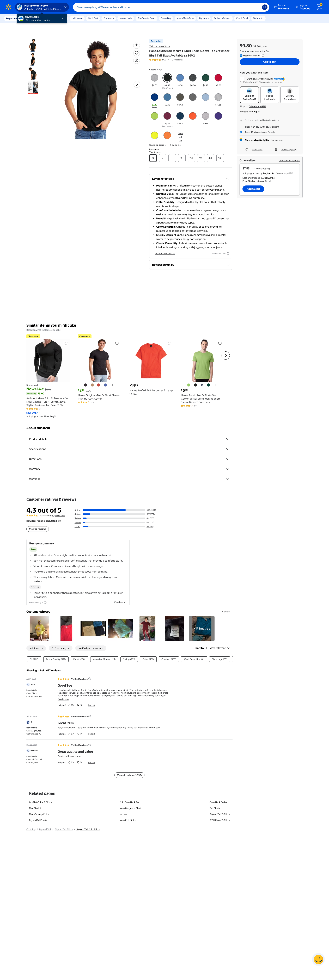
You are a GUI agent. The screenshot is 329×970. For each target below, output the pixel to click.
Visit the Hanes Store (159, 46)
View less (118, 602)
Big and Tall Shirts (38, 820)
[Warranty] (228, 469)
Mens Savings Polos (39, 814)
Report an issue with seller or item (262, 126)
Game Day (166, 18)
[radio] (155, 80)
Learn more (277, 140)
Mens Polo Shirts (127, 820)
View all (226, 611)
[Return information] (262, 55)
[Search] (264, 7)
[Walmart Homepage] (8, 7)
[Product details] (228, 439)
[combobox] (171, 7)
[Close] (63, 18)
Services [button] (34, 18)
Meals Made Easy (185, 18)
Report (91, 705)
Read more (63, 699)
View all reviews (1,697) (129, 775)
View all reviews (37, 528)
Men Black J (35, 808)
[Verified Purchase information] (89, 678)
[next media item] (137, 84)
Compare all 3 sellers (289, 160)
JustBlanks (269, 177)
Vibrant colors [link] (41, 566)
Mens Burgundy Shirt (130, 808)
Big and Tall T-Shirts (220, 814)
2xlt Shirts (215, 808)
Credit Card (242, 18)
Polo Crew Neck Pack (130, 802)
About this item (38, 428)
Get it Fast (93, 18)
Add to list (257, 149)
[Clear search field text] (257, 7)
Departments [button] (13, 18)
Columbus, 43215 (257, 106)
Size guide (175, 145)
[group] (166, 59)
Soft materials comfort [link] (46, 560)
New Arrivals (125, 18)
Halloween (77, 18)
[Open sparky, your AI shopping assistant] (318, 959)
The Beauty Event (146, 18)
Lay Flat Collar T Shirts (40, 802)
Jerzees (123, 814)
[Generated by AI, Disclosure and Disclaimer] (228, 253)
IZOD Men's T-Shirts (220, 820)
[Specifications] (228, 449)
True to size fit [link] (41, 571)
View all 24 (180, 137)
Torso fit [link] (38, 592)
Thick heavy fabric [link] (44, 577)
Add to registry (288, 149)
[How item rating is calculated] (59, 520)
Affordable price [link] (42, 555)
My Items (204, 18)
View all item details (165, 253)
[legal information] (267, 51)
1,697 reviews (59, 515)
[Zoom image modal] (136, 60)
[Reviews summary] (169, 59)
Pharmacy (108, 18)
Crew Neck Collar (218, 802)
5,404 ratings (177, 60)
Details (271, 132)
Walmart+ (258, 18)
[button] (282, 7)
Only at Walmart (222, 18)
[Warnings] (228, 479)
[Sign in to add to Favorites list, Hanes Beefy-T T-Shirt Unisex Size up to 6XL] (168, 343)
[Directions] (228, 459)
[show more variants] (112, 385)
